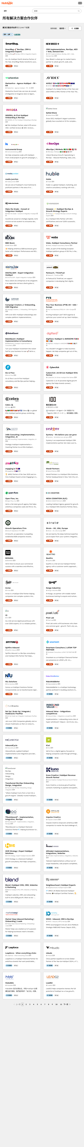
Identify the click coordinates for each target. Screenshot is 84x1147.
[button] (11, 34)
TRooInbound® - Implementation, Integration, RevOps (19, 818)
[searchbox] (56, 11)
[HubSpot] (7, 3)
